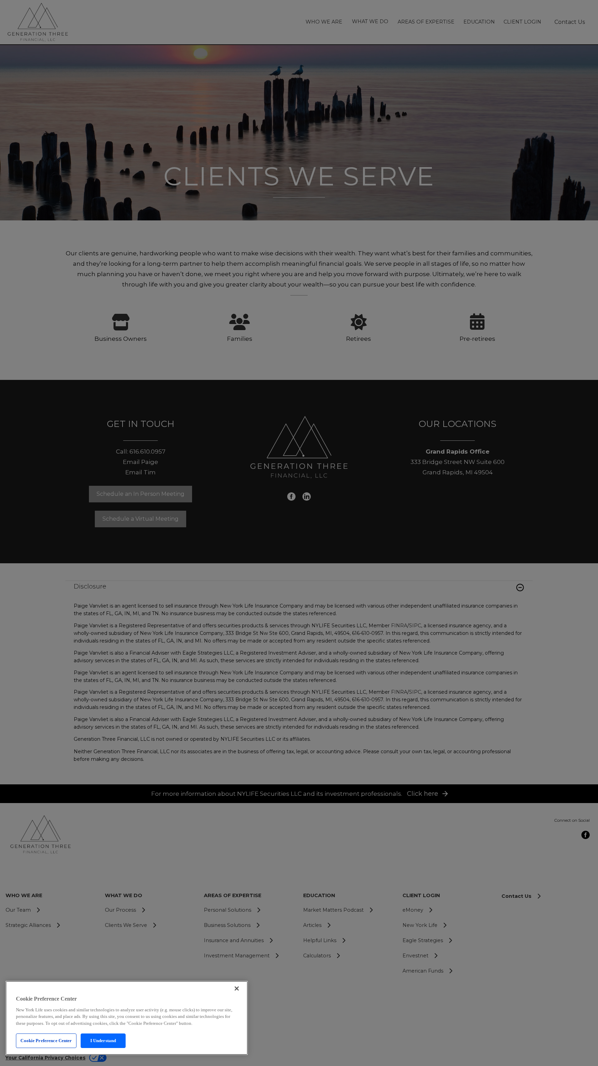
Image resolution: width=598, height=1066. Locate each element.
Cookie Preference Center (46, 1040)
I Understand (103, 1040)
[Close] (236, 988)
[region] (127, 1018)
